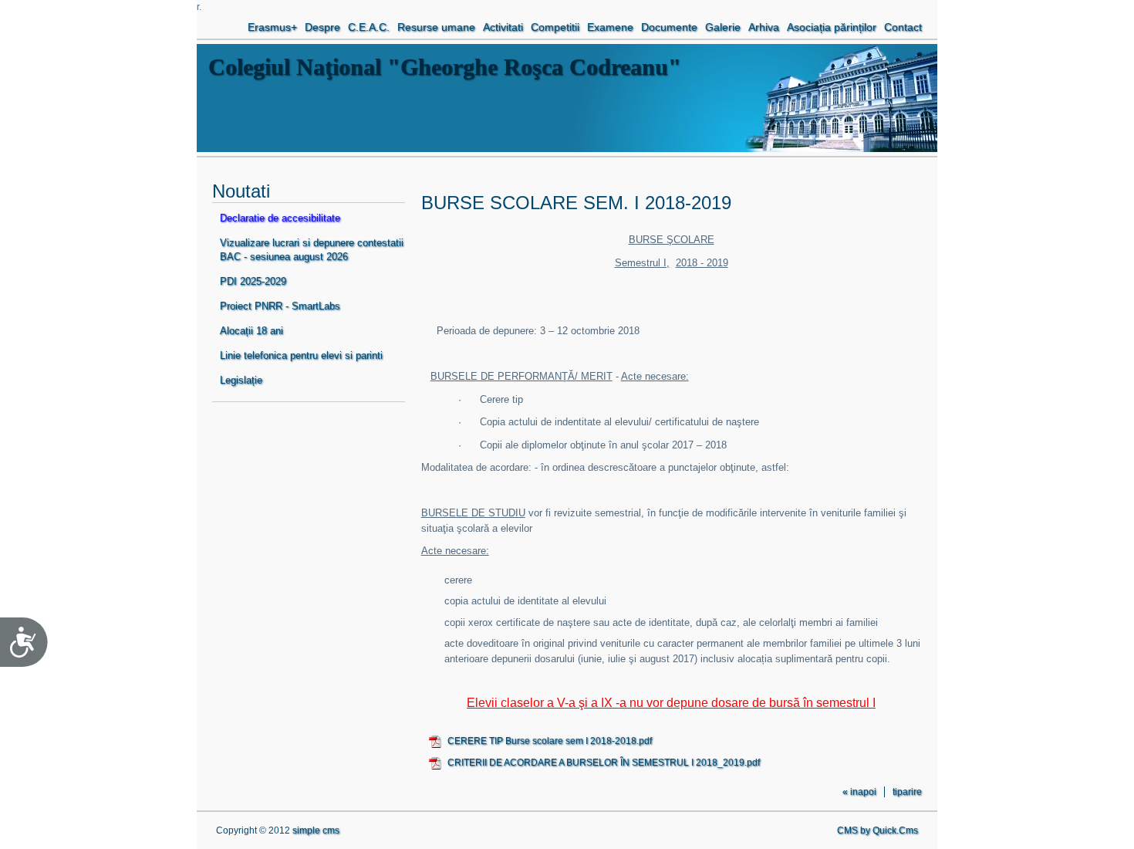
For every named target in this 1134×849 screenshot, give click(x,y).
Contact (903, 27)
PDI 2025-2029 (253, 281)
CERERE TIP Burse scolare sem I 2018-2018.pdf (549, 741)
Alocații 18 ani (251, 331)
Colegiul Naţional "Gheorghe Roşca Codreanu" (444, 66)
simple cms (315, 830)
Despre (322, 27)
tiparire (907, 791)
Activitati (503, 27)
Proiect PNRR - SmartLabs (280, 306)
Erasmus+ (272, 27)
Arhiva (763, 27)
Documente (669, 27)
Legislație (241, 380)
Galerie (723, 27)
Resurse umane (436, 27)
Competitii (555, 27)
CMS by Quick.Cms (877, 830)
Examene (610, 27)
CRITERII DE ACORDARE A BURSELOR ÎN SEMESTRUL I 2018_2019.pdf (603, 762)
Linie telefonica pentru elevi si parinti (301, 355)
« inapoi (859, 791)
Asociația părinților (831, 27)
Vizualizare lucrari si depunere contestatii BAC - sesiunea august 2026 (311, 249)
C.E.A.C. (369, 27)
